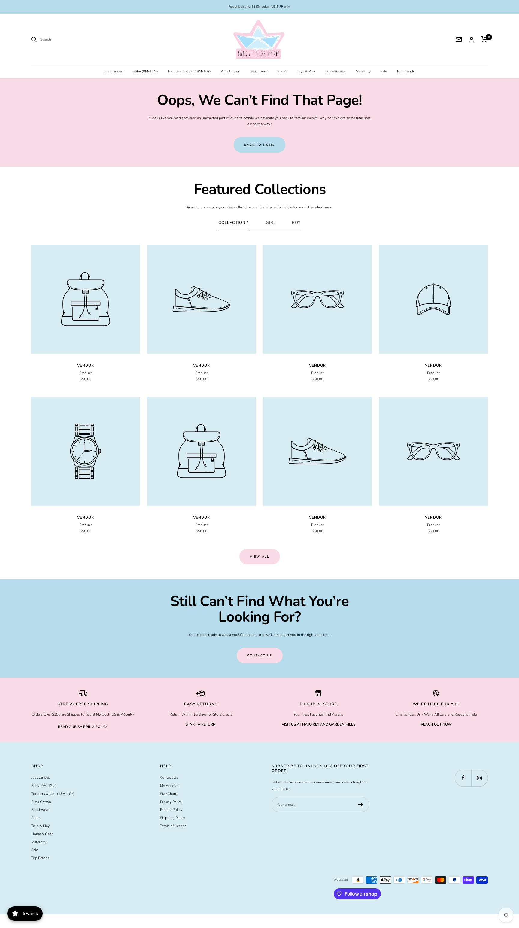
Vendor (85, 365)
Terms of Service (173, 825)
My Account (170, 785)
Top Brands (405, 71)
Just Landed (113, 71)
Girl (271, 222)
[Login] (471, 39)
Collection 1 (234, 222)
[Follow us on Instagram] (479, 778)
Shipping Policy (172, 817)
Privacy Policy (171, 801)
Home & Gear (335, 71)
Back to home (259, 145)
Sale (383, 71)
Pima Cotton (230, 71)
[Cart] (484, 39)
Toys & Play (306, 71)
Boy (296, 222)
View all (259, 557)
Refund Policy (171, 809)
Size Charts (169, 793)
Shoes (282, 71)
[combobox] (85, 39)
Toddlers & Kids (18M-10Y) (189, 71)
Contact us (259, 655)
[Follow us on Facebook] (463, 778)
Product (85, 372)
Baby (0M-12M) (145, 71)
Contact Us (169, 777)
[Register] (360, 804)
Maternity (363, 71)
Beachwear (259, 71)
